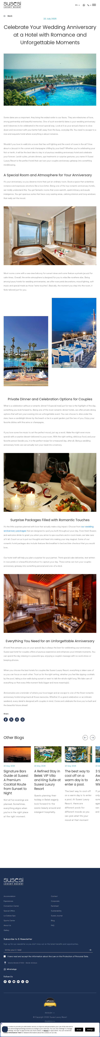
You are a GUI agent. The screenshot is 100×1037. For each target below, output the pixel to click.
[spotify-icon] (18, 981)
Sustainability (56, 911)
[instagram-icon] (9, 981)
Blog (53, 920)
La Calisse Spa (9, 916)
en (76, 5)
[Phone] (90, 5)
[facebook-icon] (5, 981)
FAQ (52, 925)
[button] (83, 737)
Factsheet (55, 906)
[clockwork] (50, 1021)
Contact (54, 896)
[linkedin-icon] (22, 981)
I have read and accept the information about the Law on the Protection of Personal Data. (48, 956)
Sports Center (9, 920)
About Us (7, 925)
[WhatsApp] (84, 5)
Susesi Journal (56, 916)
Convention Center (11, 906)
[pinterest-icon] (27, 981)
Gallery (6, 930)
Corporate (55, 901)
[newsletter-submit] (90, 950)
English (49, 1013)
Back (10, 16)
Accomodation (9, 896)
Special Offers (9, 911)
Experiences (8, 901)
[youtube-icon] (13, 981)
